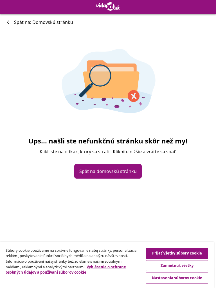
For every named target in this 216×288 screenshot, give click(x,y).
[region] (107, 265)
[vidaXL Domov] (108, 6)
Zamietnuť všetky (177, 265)
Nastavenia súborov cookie (177, 277)
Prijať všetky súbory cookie (177, 253)
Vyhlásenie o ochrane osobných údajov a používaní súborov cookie (66, 269)
